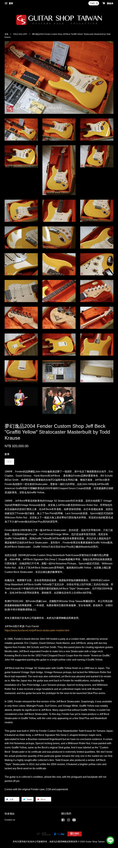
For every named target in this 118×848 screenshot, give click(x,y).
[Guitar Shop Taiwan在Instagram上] (68, 820)
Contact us (10, 820)
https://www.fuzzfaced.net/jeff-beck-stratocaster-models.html (37, 630)
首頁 (6, 34)
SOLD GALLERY (20, 34)
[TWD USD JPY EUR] (93, 3)
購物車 (109, 3)
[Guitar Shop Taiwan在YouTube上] (74, 820)
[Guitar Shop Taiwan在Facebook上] (63, 820)
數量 (7, 454)
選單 (10, 3)
